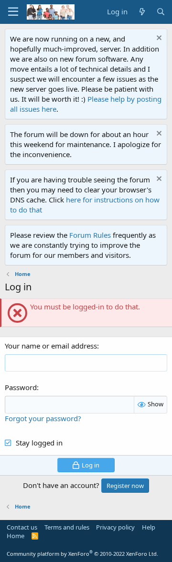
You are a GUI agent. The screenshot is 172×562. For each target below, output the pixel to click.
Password (21, 387)
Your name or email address (51, 345)
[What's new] (141, 12)
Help (148, 527)
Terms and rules (66, 527)
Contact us (22, 527)
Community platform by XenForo (82, 553)
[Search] (160, 12)
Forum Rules (90, 235)
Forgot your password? (43, 418)
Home (15, 535)
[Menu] (13, 12)
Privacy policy (115, 527)
